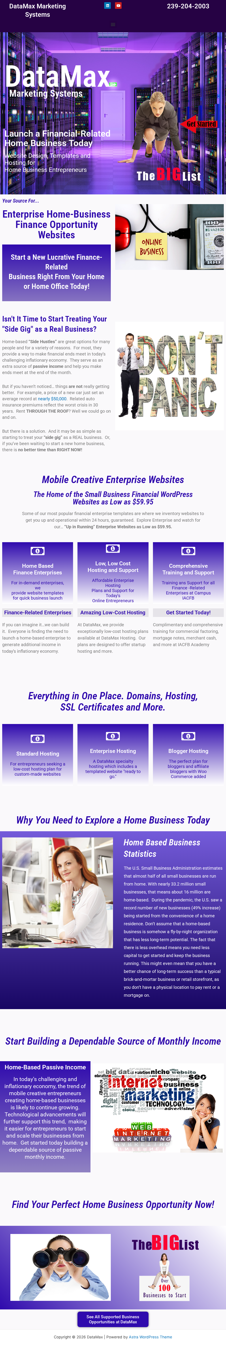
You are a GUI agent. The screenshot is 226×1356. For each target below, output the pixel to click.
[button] (113, 24)
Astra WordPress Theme (150, 1337)
